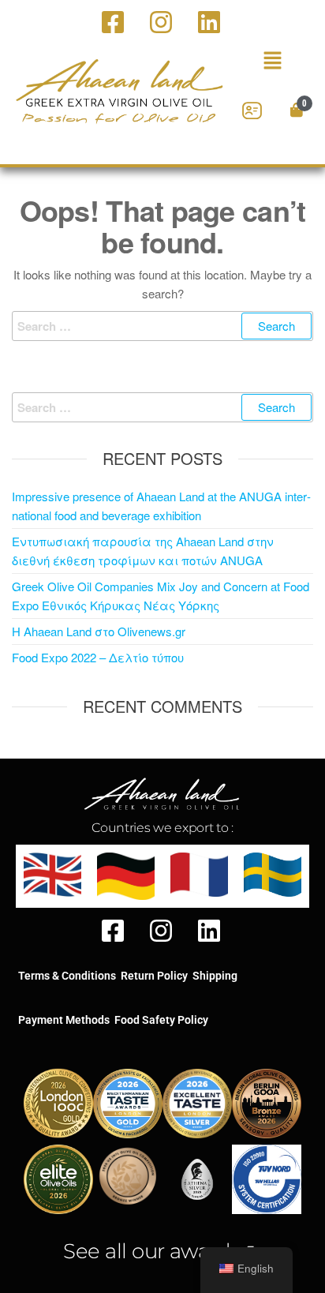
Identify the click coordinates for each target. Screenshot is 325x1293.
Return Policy (154, 975)
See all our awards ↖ (162, 1251)
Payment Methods (64, 1020)
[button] (272, 60)
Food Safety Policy (161, 1020)
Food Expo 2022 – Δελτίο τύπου (98, 657)
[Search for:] (162, 326)
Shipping (214, 975)
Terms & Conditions (67, 975)
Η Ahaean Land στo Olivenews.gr (98, 631)
